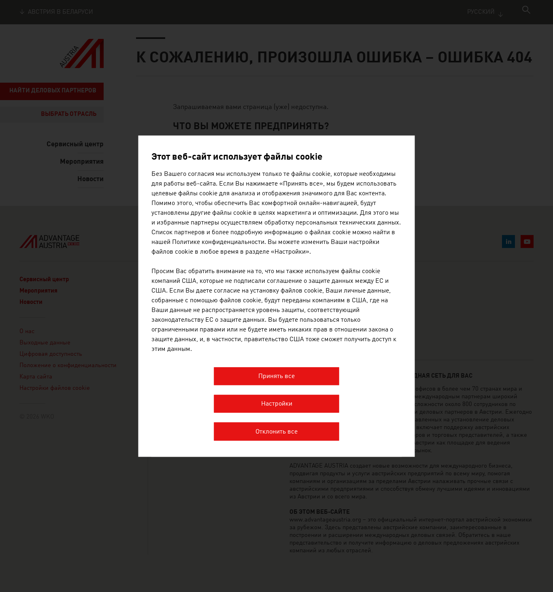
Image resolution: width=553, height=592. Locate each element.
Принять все (276, 376)
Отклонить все (276, 432)
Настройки (276, 404)
